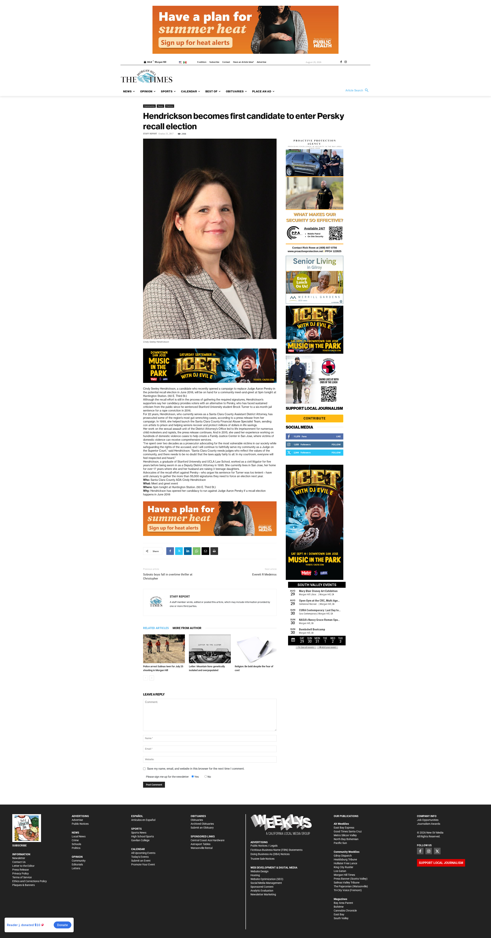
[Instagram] (345, 62)
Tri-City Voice (341, 890)
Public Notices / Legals (264, 845)
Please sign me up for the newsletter (167, 776)
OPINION (77, 856)
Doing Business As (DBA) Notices (270, 854)
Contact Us (19, 861)
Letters (76, 868)
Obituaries (197, 819)
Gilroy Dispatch (343, 855)
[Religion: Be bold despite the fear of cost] (256, 648)
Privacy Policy (20, 873)
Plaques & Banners (23, 885)
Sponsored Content (262, 886)
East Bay (339, 914)
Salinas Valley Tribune (346, 882)
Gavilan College (140, 840)
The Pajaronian (343, 886)
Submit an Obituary (202, 827)
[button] (357, 90)
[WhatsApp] (196, 551)
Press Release (20, 869)
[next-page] (151, 678)
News (160, 106)
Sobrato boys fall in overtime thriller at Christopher (167, 576)
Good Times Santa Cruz (348, 831)
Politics (169, 106)
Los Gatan (340, 871)
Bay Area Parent (343, 902)
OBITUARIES (198, 816)
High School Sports (142, 836)
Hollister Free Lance (345, 863)
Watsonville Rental (202, 847)
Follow (336, 444)
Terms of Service (22, 877)
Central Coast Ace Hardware (207, 840)
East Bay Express (344, 827)
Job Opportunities (427, 819)
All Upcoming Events (143, 852)
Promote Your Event (143, 864)
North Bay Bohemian (346, 839)
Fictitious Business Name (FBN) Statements (276, 849)
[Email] (205, 551)
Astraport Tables (200, 844)
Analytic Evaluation (261, 890)
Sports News (138, 832)
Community (149, 106)
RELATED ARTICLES (156, 628)
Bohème (339, 906)
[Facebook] (341, 62)
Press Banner (342, 878)
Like (338, 436)
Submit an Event (141, 860)
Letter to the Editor (23, 865)
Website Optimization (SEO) (266, 879)
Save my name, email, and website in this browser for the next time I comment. (195, 768)
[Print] (214, 551)
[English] (181, 62)
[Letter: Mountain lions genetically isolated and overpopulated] (210, 648)
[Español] (185, 62)
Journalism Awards (428, 823)
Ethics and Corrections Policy (29, 881)
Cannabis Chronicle (345, 910)
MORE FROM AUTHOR (187, 628)
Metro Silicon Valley (345, 835)
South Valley (341, 918)
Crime (75, 840)
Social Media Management (266, 882)
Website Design (259, 871)
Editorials (77, 864)
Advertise (77, 819)
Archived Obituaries (202, 823)
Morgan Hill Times (344, 874)
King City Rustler (343, 867)
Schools (76, 844)
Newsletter (18, 858)
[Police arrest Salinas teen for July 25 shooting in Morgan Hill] (164, 648)
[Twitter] (179, 551)
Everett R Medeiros (264, 574)
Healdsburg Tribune (345, 859)
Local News (79, 836)
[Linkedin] (188, 551)
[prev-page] (145, 678)
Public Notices (80, 823)
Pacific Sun (340, 842)
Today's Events (140, 856)
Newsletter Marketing (263, 894)
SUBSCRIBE (19, 845)
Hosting (255, 875)
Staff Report (150, 133)
